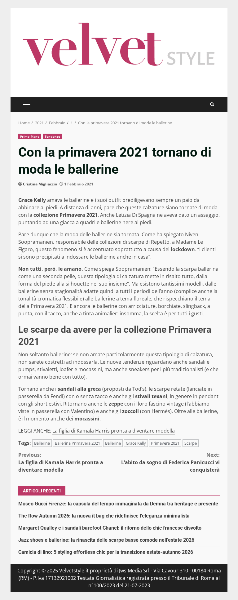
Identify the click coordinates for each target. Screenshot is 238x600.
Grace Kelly (136, 443)
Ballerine (113, 443)
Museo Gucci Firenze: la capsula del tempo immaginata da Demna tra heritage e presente (118, 504)
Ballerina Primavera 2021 (77, 443)
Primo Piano (29, 136)
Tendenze (52, 136)
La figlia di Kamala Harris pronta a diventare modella (113, 430)
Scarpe (190, 443)
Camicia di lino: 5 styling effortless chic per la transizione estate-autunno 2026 (105, 552)
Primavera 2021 (165, 443)
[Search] (212, 104)
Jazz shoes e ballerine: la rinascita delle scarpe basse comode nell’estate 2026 (106, 540)
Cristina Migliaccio (40, 184)
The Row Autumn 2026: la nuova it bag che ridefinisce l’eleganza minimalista (104, 516)
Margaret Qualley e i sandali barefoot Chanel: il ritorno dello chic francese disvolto (109, 528)
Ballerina (42, 443)
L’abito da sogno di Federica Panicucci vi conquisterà (170, 462)
